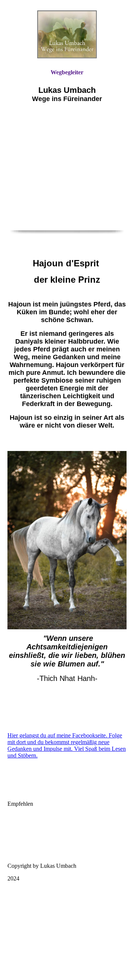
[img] (67, 34)
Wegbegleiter (67, 72)
